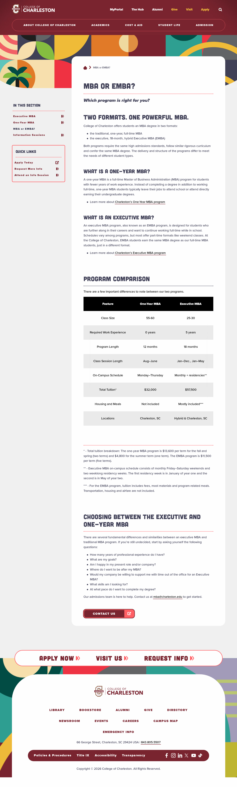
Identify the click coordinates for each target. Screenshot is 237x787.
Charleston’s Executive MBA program (140, 253)
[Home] (85, 67)
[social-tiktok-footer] (200, 756)
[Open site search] (220, 9)
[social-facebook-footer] (166, 756)
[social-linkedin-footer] (180, 756)
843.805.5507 (151, 742)
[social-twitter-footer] (187, 756)
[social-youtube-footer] (193, 756)
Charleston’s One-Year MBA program (140, 202)
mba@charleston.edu (167, 596)
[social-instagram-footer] (173, 756)
